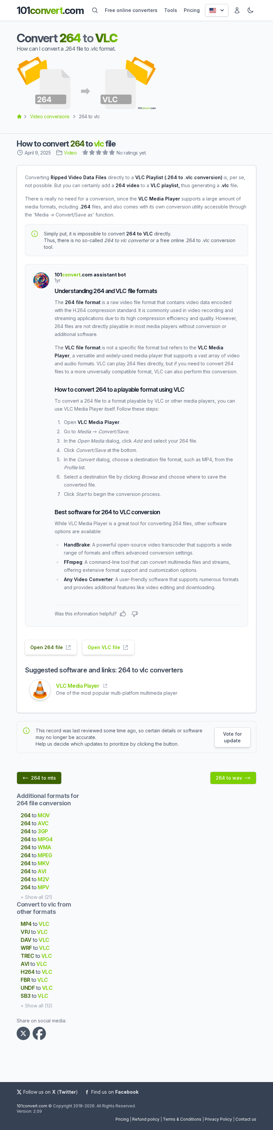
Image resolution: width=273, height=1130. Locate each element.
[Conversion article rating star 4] (105, 153)
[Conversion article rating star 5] (112, 153)
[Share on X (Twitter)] (25, 1033)
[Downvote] (134, 613)
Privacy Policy (218, 1119)
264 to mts (43, 778)
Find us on (114, 1092)
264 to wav (229, 778)
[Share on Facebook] (41, 1033)
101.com (50, 10)
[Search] (95, 10)
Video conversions (50, 116)
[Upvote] (123, 613)
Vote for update (232, 737)
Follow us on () (50, 1092)
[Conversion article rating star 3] (99, 153)
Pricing (122, 1119)
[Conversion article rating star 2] (92, 153)
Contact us (245, 1119)
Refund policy (145, 1119)
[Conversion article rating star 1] (85, 153)
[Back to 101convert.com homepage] (19, 116)
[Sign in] (237, 10)
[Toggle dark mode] (250, 10)
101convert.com (32, 1105)
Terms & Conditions (182, 1119)
